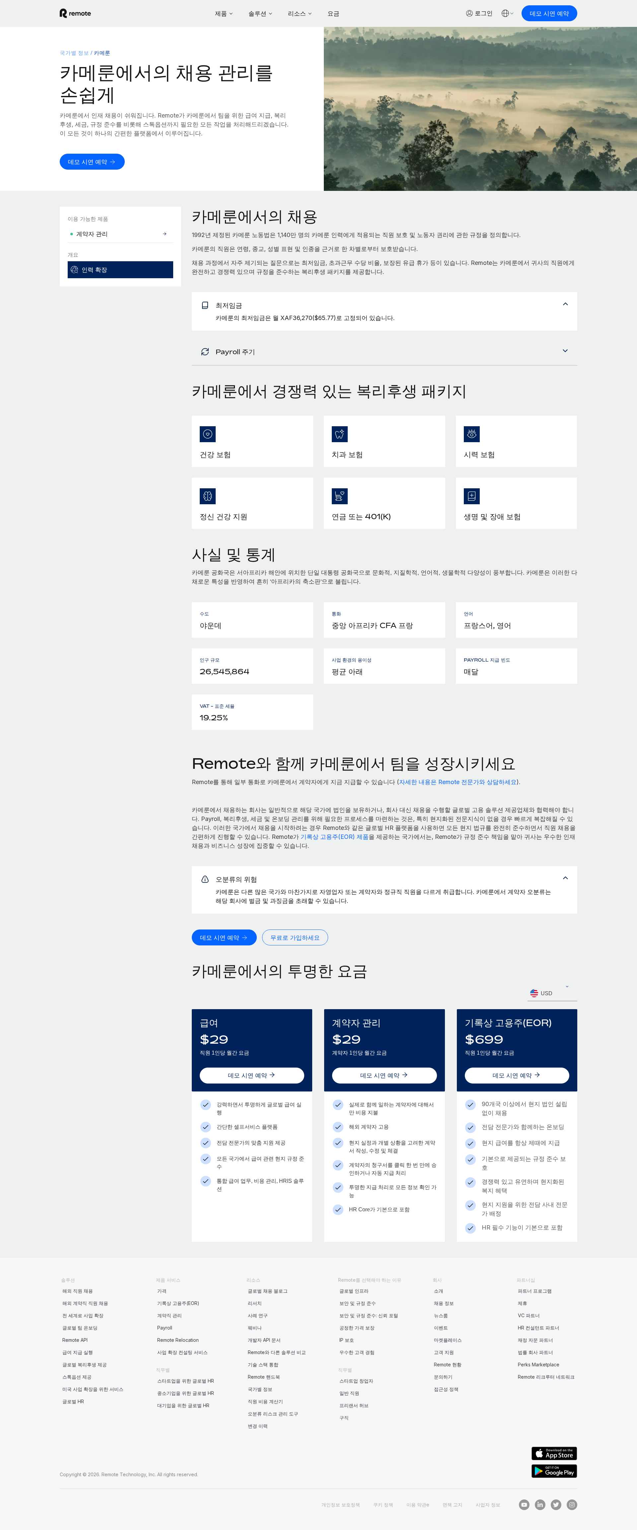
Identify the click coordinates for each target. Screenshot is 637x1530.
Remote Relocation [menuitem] (178, 1340)
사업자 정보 (488, 1504)
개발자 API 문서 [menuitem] (264, 1340)
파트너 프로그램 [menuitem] (535, 1291)
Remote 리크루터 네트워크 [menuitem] (546, 1377)
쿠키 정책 (383, 1504)
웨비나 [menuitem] (255, 1327)
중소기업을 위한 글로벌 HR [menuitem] (185, 1393)
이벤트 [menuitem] (441, 1327)
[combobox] (552, 993)
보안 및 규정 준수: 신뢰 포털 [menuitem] (368, 1315)
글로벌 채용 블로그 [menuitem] (268, 1291)
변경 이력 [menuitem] (258, 1426)
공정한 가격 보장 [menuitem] (357, 1327)
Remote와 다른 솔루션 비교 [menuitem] (277, 1352)
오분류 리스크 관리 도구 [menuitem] (273, 1413)
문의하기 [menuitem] (443, 1377)
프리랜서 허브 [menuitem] (354, 1405)
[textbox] (552, 993)
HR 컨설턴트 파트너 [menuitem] (538, 1327)
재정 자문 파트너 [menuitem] (535, 1340)
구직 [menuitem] (344, 1417)
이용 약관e (417, 1504)
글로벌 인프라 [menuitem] (354, 1291)
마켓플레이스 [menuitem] (448, 1340)
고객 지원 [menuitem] (444, 1352)
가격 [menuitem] (162, 1291)
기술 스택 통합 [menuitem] (263, 1364)
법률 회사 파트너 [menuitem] (535, 1352)
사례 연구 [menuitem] (258, 1315)
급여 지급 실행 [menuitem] (77, 1352)
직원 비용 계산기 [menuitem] (265, 1401)
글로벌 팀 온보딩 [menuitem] (80, 1327)
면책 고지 (452, 1504)
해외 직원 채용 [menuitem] (77, 1291)
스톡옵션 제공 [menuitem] (77, 1377)
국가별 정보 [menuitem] (74, 52)
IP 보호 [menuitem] (346, 1340)
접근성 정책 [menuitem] (446, 1389)
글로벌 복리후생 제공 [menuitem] (84, 1364)
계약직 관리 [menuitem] (169, 1315)
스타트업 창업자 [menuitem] (356, 1381)
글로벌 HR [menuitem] (73, 1401)
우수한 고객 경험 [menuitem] (357, 1352)
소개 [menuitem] (438, 1291)
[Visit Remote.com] (75, 13)
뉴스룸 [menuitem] (441, 1315)
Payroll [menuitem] (164, 1327)
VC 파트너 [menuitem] (529, 1315)
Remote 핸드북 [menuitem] (264, 1377)
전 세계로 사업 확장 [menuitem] (83, 1315)
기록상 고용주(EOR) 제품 (335, 836)
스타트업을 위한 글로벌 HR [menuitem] (185, 1381)
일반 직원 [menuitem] (349, 1393)
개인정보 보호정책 (340, 1504)
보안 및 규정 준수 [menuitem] (357, 1303)
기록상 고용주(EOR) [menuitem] (178, 1303)
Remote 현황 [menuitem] (447, 1364)
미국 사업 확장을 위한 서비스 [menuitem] (92, 1389)
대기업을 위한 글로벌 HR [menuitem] (183, 1405)
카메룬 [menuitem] (102, 52)
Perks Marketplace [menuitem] (538, 1364)
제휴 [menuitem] (522, 1303)
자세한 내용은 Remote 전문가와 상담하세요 (458, 781)
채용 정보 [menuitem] (444, 1303)
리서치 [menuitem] (255, 1303)
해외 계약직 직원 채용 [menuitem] (85, 1303)
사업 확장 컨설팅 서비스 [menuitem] (182, 1352)
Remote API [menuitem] (75, 1340)
